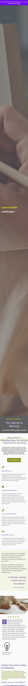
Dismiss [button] (18, 3)
